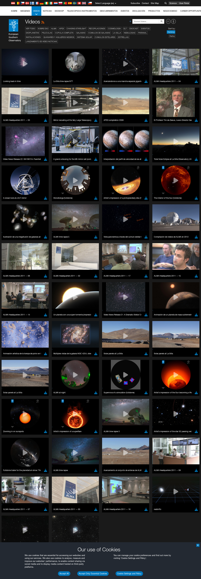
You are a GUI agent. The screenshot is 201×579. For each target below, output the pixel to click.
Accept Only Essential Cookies (93, 573)
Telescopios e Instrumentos (82, 11)
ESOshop (59, 11)
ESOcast (134, 28)
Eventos (125, 11)
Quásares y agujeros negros (58, 37)
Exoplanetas (32, 33)
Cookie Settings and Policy (129, 573)
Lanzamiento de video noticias (41, 41)
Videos (36, 11)
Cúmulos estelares (105, 37)
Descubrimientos (109, 11)
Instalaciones (33, 37)
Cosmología (114, 28)
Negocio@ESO (170, 11)
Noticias (47, 11)
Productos (154, 11)
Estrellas (123, 37)
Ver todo (30, 28)
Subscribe (135, 3)
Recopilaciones (97, 28)
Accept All (64, 573)
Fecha (172, 36)
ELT (125, 28)
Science (173, 3)
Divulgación (138, 11)
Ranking (171, 32)
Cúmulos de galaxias (99, 33)
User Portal (184, 3)
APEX (61, 28)
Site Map (155, 3)
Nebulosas (129, 33)
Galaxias (80, 33)
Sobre (14, 11)
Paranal (142, 33)
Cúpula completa (64, 33)
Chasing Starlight (76, 28)
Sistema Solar (84, 37)
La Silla (117, 33)
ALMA (53, 28)
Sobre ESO (43, 28)
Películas (47, 33)
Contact (145, 3)
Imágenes (25, 11)
